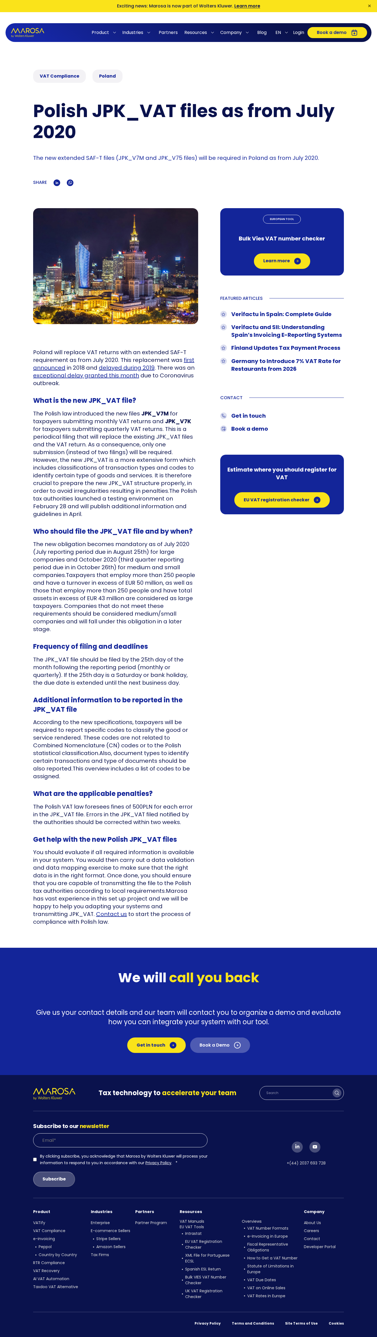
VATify (39, 1222)
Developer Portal (320, 1246)
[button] (104, 32)
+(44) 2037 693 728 (306, 1163)
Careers (311, 1230)
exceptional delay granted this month (86, 375)
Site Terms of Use (301, 1323)
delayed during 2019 (127, 368)
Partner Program (151, 1222)
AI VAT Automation (51, 1279)
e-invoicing (44, 1238)
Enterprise (100, 1222)
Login (298, 32)
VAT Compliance (49, 1230)
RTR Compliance (49, 1262)
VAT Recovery (46, 1271)
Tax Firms (100, 1254)
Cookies (336, 1323)
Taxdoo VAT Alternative (55, 1287)
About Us (312, 1222)
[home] (27, 33)
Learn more (247, 6)
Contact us (111, 914)
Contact (312, 1238)
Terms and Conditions (253, 1323)
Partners (168, 32)
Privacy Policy (158, 1163)
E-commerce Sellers (110, 1230)
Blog (262, 32)
